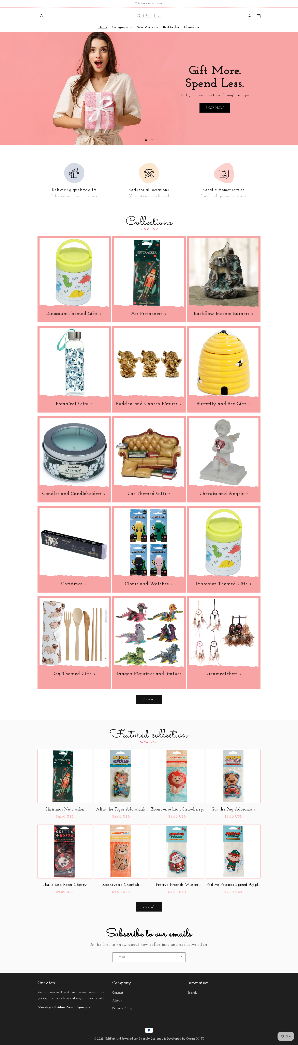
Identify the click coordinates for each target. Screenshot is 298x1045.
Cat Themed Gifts (147, 493)
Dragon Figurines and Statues (149, 673)
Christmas (71, 583)
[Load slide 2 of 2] (152, 140)
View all (149, 699)
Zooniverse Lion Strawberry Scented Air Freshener (177, 809)
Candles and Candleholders (71, 493)
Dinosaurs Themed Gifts (72, 313)
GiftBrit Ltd (113, 1038)
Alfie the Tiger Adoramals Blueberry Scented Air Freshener (121, 809)
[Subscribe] (180, 957)
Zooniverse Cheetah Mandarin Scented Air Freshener (121, 885)
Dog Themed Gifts (71, 673)
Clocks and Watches (147, 583)
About (117, 1000)
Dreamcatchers (221, 673)
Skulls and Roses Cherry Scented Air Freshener (65, 885)
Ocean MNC (195, 1038)
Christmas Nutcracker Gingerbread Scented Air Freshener (65, 809)
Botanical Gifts (72, 403)
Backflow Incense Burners (221, 313)
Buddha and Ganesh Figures (146, 403)
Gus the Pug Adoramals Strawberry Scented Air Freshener (233, 809)
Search (192, 992)
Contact (117, 992)
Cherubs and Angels (221, 493)
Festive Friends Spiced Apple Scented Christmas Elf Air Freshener (233, 885)
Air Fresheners (146, 313)
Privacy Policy (122, 1008)
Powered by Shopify (136, 1038)
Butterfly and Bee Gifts (222, 403)
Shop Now (215, 108)
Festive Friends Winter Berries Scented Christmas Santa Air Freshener (177, 885)
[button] (42, 16)
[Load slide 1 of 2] (146, 140)
